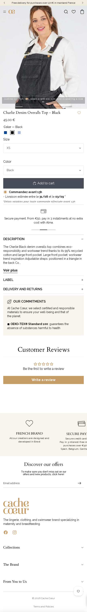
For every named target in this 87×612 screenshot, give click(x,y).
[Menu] (4, 11)
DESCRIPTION (13, 239)
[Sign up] (79, 483)
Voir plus (10, 270)
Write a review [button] (43, 380)
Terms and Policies (43, 606)
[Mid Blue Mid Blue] (5, 132)
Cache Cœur (48, 598)
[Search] (66, 11)
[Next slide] (79, 434)
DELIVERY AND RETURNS (22, 289)
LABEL (8, 280)
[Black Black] (12, 132)
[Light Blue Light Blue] (19, 132)
